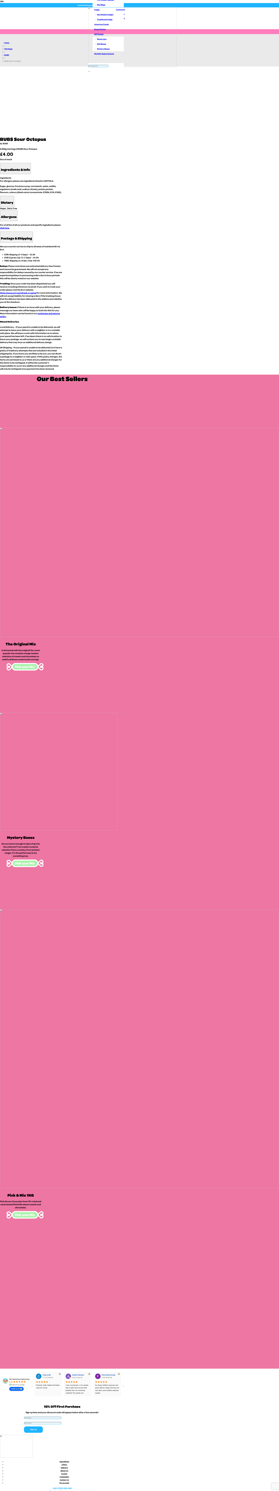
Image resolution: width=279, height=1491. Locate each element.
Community (64, 1477)
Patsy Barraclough (108, 1375)
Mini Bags (8, 49)
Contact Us (64, 1480)
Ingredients (64, 1462)
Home (6, 43)
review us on (15, 1389)
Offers (64, 1465)
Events (64, 1474)
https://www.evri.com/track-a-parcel (18, 292)
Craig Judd (47, 1375)
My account (64, 1483)
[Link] (132, 66)
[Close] (89, 71)
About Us (64, 1471)
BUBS (6, 55)
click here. (5, 227)
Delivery (64, 1468)
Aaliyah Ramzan (78, 1375)
